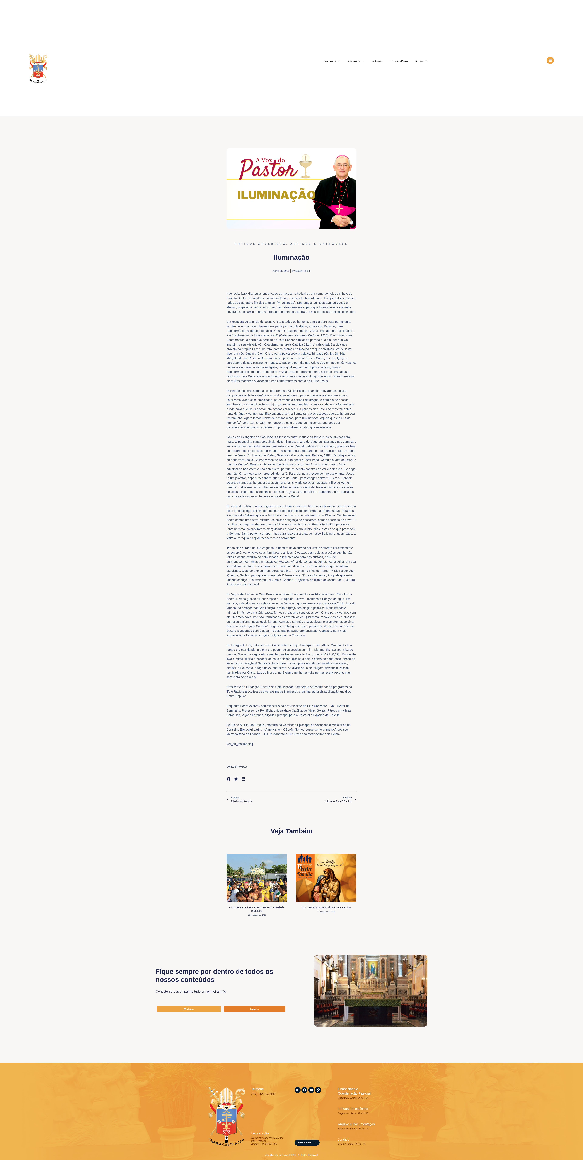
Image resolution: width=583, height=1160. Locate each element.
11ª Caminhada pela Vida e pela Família (326, 907)
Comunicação (353, 61)
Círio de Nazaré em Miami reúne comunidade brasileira (256, 909)
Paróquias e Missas (399, 61)
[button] (229, 779)
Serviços (419, 61)
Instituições (377, 61)
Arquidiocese (330, 61)
